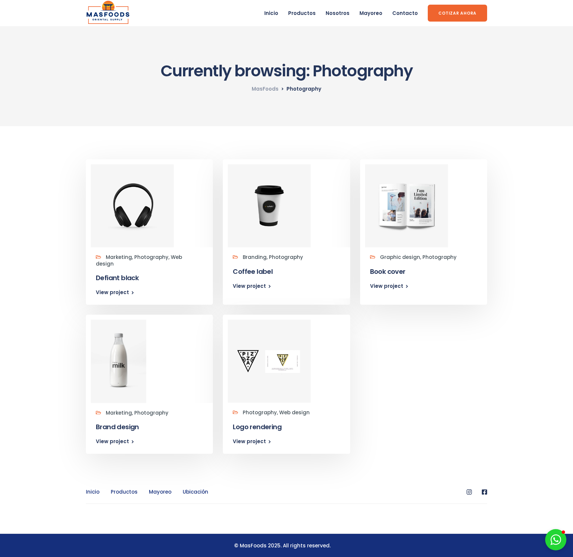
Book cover (388, 271)
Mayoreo (370, 13)
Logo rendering (257, 427)
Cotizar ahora (457, 13)
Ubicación (195, 491)
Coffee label (253, 271)
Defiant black (117, 277)
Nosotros (338, 13)
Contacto (405, 13)
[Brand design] (118, 361)
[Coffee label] (269, 205)
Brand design (117, 427)
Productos (302, 13)
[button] (555, 539)
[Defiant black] (132, 205)
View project (112, 292)
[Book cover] (406, 205)
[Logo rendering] (269, 361)
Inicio (271, 13)
